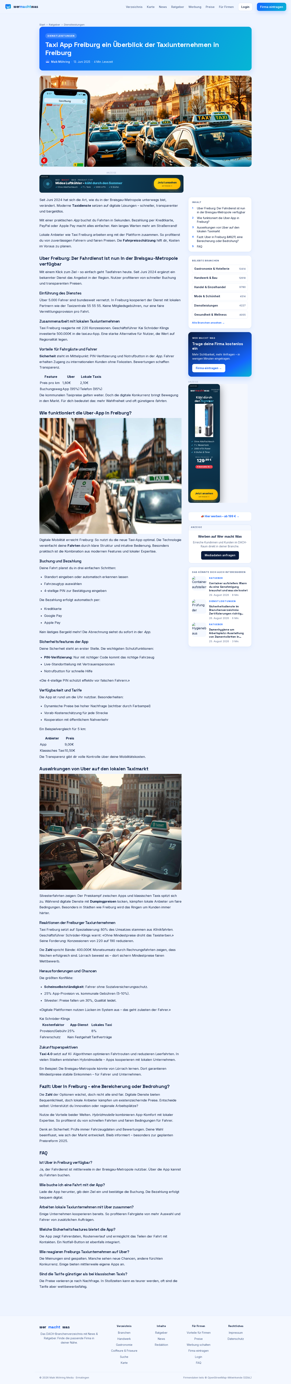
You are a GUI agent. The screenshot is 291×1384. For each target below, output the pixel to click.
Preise (210, 7)
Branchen (124, 1332)
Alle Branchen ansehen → (208, 322)
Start (42, 24)
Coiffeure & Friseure (124, 1350)
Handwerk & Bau (220, 277)
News (163, 7)
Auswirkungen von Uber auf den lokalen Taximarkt (218, 229)
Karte (151, 7)
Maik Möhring (60, 61)
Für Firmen (226, 7)
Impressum (236, 1332)
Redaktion (161, 1344)
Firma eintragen (271, 7)
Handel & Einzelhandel (220, 287)
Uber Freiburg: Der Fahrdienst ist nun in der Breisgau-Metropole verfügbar (221, 210)
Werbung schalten (198, 1344)
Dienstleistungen (220, 305)
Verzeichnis (134, 7)
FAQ (199, 246)
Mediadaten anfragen (220, 555)
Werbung (194, 7)
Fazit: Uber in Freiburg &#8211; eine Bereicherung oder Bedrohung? (220, 239)
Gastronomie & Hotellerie (220, 268)
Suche (124, 1356)
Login (245, 7)
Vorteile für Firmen (199, 1332)
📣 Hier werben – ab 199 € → (220, 516)
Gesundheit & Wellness (220, 314)
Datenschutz (236, 1338)
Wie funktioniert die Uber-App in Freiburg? (218, 220)
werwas (54, 1327)
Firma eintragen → (209, 368)
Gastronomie (124, 1344)
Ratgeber (177, 7)
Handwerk (124, 1338)
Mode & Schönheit (220, 296)
